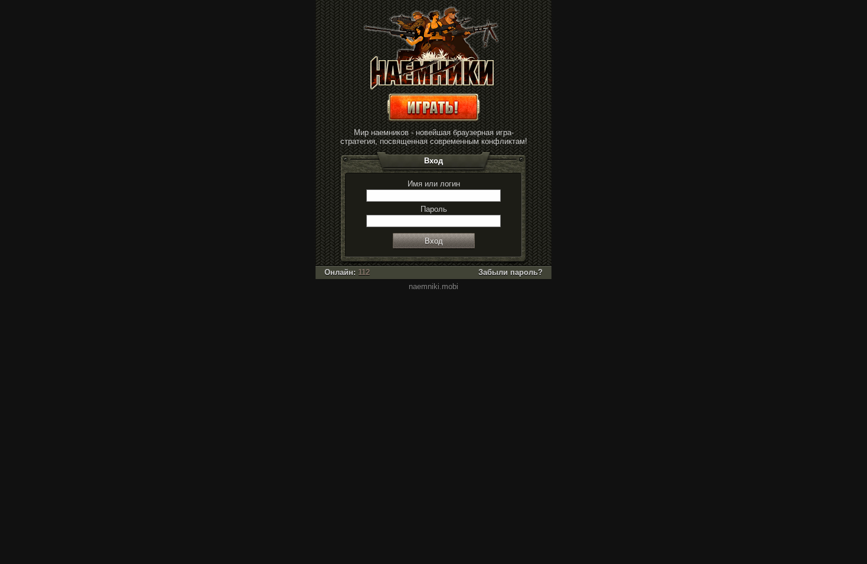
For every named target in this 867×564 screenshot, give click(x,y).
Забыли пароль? (510, 272)
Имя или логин (434, 183)
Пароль (434, 209)
